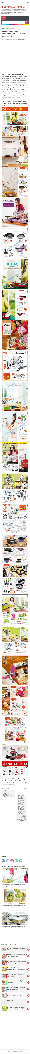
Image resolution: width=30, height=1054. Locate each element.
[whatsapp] (16, 860)
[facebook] (3, 860)
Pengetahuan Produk (13, 7)
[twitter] (7, 860)
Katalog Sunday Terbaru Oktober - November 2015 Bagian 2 (8, 793)
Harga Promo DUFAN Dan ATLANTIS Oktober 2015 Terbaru (21, 818)
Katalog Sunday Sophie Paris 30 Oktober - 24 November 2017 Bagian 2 (22, 800)
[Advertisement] (15, 56)
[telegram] (20, 860)
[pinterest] (12, 860)
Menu (3, 17)
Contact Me (10, 1000)
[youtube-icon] (27, 2)
